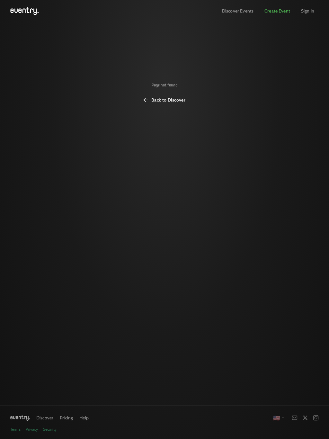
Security (50, 429)
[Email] (295, 418)
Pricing (66, 417)
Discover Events (237, 10)
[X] (305, 417)
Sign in (307, 10)
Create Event (277, 10)
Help (84, 417)
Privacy (32, 429)
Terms (15, 429)
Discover (44, 417)
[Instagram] (316, 418)
